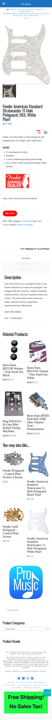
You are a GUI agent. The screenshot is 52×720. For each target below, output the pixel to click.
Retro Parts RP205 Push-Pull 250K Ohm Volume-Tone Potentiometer (38, 422)
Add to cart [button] (14, 413)
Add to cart (10, 213)
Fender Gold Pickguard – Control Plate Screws (11, 531)
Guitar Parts (27, 221)
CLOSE (47, 693)
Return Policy (41, 685)
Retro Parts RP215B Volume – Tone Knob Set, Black (13, 370)
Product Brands (11, 641)
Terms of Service (32, 687)
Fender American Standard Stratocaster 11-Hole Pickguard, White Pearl (37, 545)
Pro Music (26, 4)
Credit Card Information (32, 682)
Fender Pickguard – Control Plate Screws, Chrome (13, 474)
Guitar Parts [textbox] (25, 629)
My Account (9, 685)
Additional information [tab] (26, 264)
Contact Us (12, 682)
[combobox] (26, 629)
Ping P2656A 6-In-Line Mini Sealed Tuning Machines (12, 426)
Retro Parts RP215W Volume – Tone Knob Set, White (37, 373)
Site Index (17, 687)
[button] (6, 27)
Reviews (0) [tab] (26, 270)
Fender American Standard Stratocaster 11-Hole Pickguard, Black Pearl (37, 488)
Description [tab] (26, 258)
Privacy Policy (24, 685)
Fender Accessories (25, 225)
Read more (14, 357)
